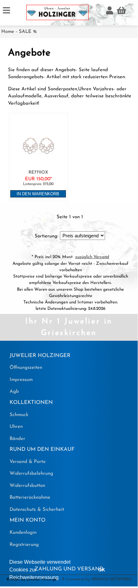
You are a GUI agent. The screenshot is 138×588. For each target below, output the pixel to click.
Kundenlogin (23, 532)
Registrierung (24, 544)
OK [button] (101, 569)
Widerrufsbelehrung (31, 473)
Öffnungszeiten (26, 367)
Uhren (16, 426)
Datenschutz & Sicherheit (37, 509)
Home (7, 31)
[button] (61, 578)
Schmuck (19, 415)
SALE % (28, 31)
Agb (14, 391)
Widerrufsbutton (27, 485)
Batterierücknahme (30, 497)
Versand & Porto (27, 461)
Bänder (17, 438)
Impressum (21, 379)
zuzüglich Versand (92, 257)
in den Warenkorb (38, 193)
